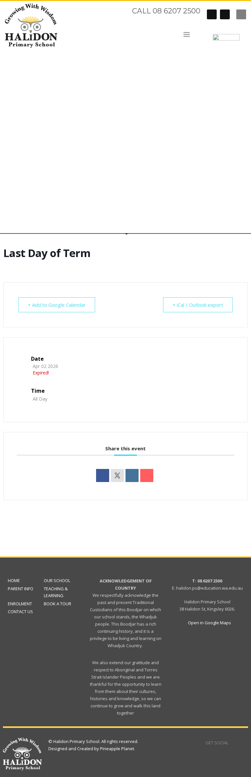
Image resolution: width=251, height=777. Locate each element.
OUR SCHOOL (57, 580)
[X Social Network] (117, 475)
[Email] (146, 475)
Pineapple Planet (117, 748)
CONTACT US (20, 611)
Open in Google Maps (209, 623)
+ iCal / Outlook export (198, 305)
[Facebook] (212, 14)
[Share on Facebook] (102, 475)
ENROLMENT (20, 604)
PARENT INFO (20, 589)
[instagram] (225, 14)
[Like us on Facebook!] (233, 743)
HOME (14, 580)
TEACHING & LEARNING (56, 592)
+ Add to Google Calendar (57, 305)
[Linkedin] (132, 475)
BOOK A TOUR (57, 604)
